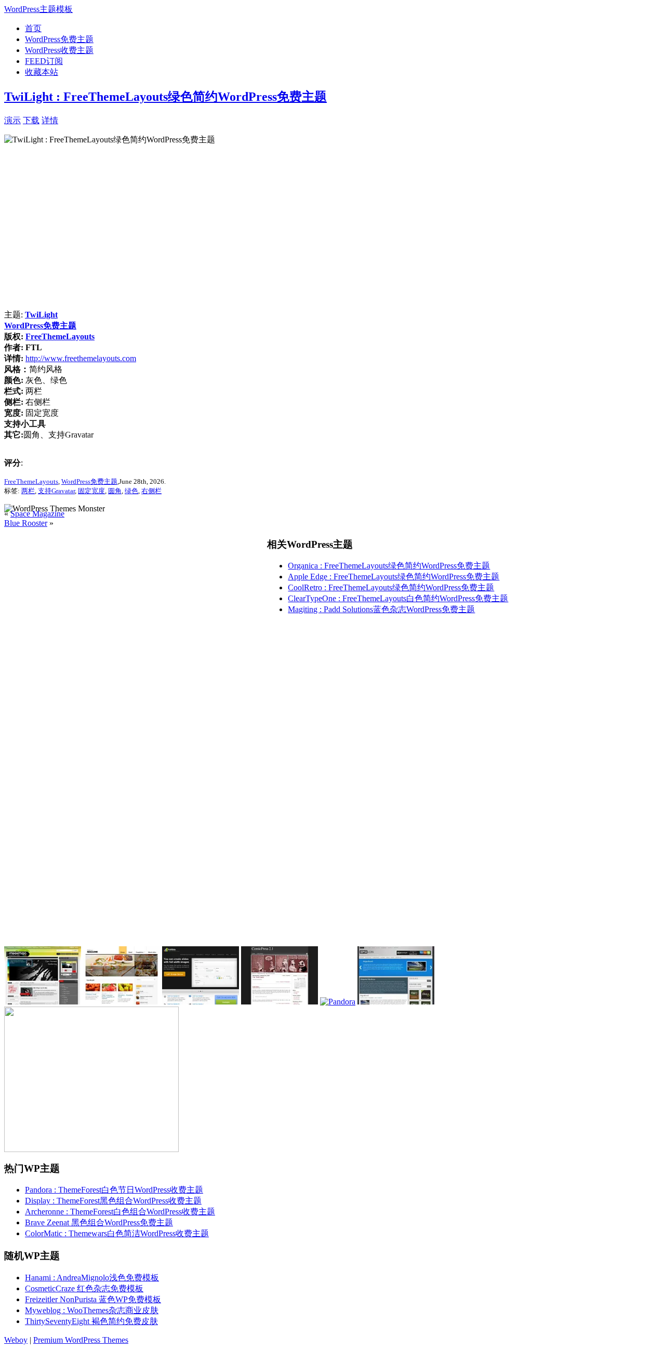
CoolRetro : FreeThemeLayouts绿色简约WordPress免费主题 (391, 587)
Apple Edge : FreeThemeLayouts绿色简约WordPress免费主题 (393, 576)
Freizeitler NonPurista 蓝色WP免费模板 (93, 1299)
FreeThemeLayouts (60, 336)
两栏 (28, 491)
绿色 (131, 491)
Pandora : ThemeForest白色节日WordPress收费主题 (114, 1189)
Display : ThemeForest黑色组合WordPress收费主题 (113, 1200)
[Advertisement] (179, 119)
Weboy (16, 1339)
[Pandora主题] (337, 1001)
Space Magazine (37, 513)
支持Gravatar (56, 491)
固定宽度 (91, 491)
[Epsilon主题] (395, 1001)
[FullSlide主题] (200, 1001)
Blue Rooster (25, 523)
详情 (50, 120)
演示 (12, 120)
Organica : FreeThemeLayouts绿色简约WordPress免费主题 (389, 565)
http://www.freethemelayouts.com (80, 358)
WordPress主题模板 (38, 9)
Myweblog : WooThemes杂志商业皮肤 (91, 1310)
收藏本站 (41, 72)
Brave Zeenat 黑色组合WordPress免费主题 (99, 1222)
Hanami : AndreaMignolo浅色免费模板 (92, 1277)
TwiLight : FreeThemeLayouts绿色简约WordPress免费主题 (165, 96)
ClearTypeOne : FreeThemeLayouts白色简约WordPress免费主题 (398, 598)
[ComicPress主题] (279, 1001)
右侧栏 (151, 491)
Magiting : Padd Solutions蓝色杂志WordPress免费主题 (381, 609)
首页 (33, 28)
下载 (31, 120)
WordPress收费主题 (59, 50)
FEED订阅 (44, 61)
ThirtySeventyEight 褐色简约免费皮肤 (91, 1321)
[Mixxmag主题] (42, 1001)
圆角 (115, 491)
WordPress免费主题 (59, 39)
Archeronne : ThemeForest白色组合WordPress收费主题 (120, 1211)
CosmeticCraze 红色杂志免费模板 (84, 1288)
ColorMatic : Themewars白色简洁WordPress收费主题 (117, 1233)
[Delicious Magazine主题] (121, 1001)
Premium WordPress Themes (80, 1339)
